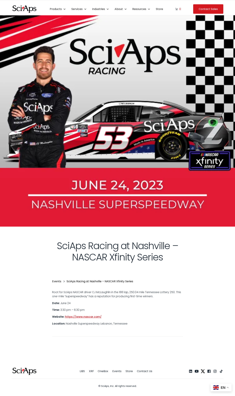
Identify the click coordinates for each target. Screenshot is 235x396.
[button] (57, 9)
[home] (25, 9)
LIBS (82, 371)
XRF (91, 371)
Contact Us (144, 371)
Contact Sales (208, 9)
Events (116, 371)
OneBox (103, 371)
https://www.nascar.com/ (83, 317)
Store (159, 9)
